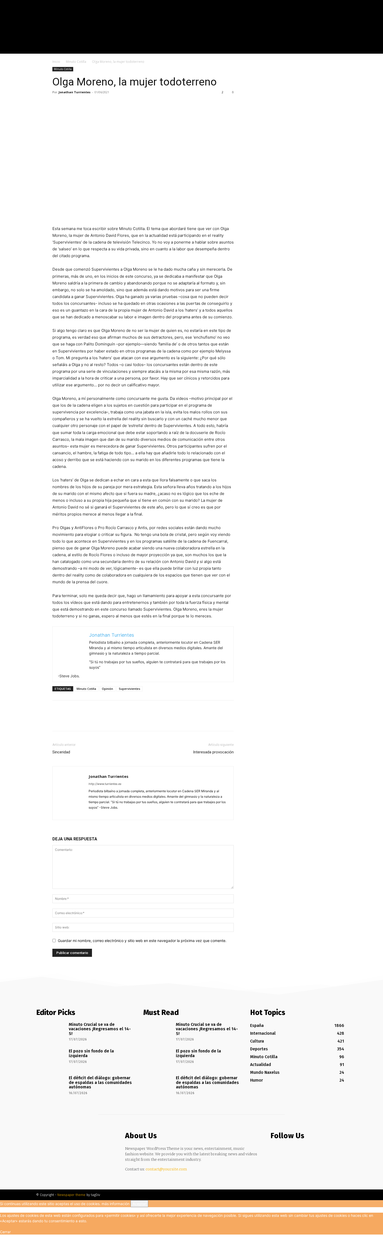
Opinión (107, 689)
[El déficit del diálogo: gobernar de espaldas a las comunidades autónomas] (50, 1085)
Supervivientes (129, 689)
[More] (105, 104)
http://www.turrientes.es (105, 784)
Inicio (56, 61)
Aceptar (139, 1203)
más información (115, 1203)
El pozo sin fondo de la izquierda (91, 1053)
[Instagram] (360, 49)
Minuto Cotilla (76, 61)
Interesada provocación (213, 752)
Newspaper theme (71, 1195)
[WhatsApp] (93, 104)
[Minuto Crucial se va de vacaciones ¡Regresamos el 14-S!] (50, 1032)
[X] (368, 49)
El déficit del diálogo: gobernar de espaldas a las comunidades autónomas (100, 1082)
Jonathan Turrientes (74, 92)
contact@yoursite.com (166, 1169)
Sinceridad (61, 752)
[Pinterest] (81, 104)
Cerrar (5, 1232)
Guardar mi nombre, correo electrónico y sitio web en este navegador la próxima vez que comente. (142, 940)
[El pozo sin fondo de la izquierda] (50, 1058)
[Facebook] (352, 49)
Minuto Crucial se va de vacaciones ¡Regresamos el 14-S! (100, 1029)
